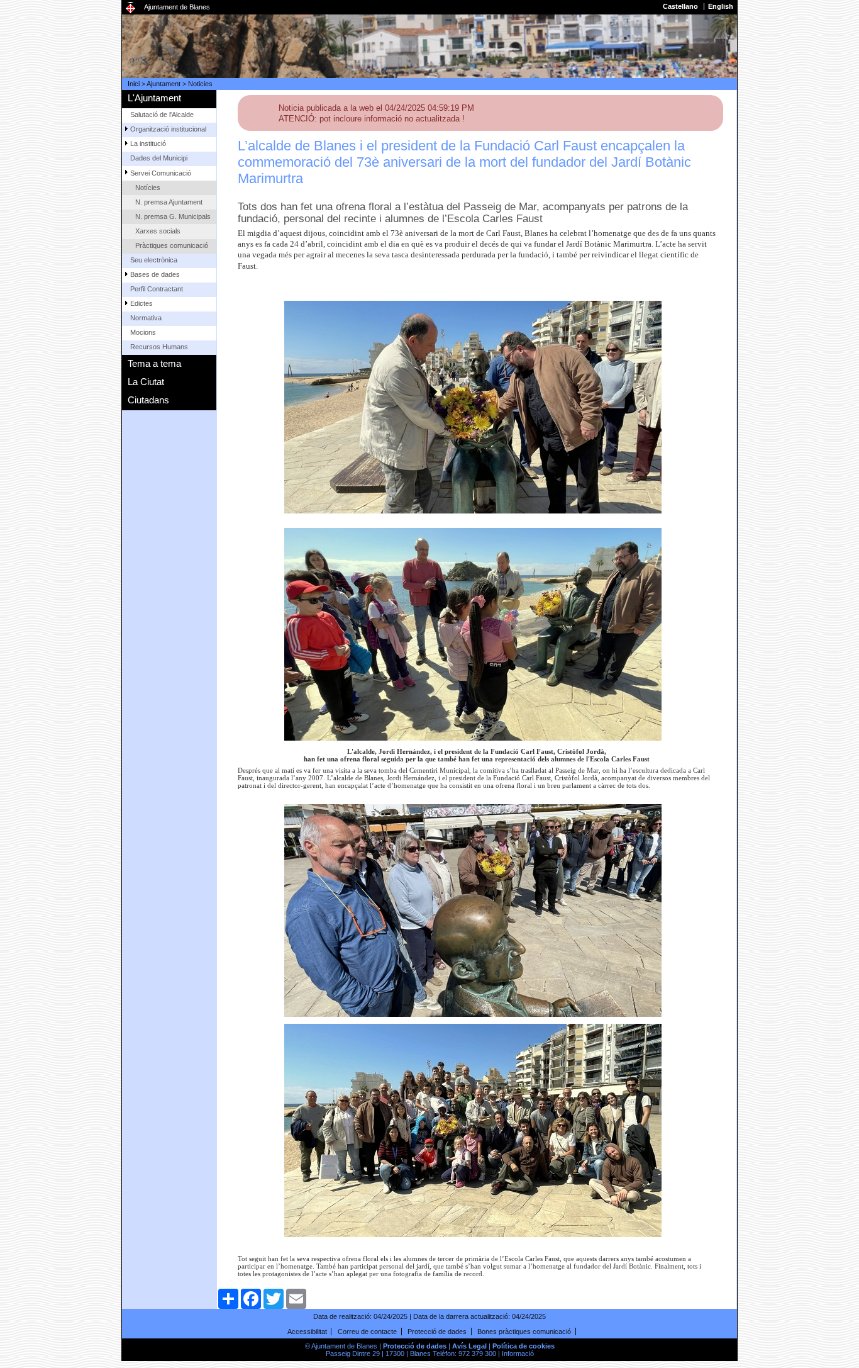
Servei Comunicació (160, 173)
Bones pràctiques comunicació (524, 1331)
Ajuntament (163, 83)
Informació (518, 1353)
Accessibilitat (307, 1331)
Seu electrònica (153, 260)
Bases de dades (155, 274)
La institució (148, 143)
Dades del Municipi (158, 158)
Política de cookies (523, 1346)
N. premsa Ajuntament (168, 202)
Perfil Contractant (156, 289)
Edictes (141, 303)
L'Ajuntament (154, 98)
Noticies (200, 83)
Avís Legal (469, 1346)
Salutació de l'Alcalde (162, 114)
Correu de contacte (367, 1331)
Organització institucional (168, 129)
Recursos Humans (159, 346)
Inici (134, 83)
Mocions (143, 332)
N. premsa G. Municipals (173, 216)
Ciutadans (148, 400)
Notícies (147, 187)
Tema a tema (154, 363)
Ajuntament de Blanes (177, 7)
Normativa (146, 318)
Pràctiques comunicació (171, 245)
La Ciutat (146, 381)
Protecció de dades (437, 1331)
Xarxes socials (157, 231)
